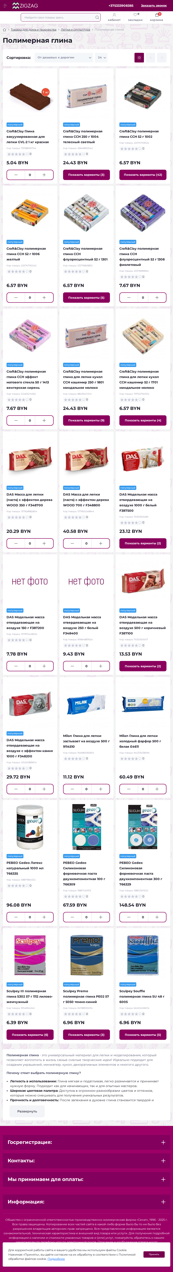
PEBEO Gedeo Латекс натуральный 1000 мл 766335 (25, 868)
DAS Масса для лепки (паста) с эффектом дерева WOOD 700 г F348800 (86, 499)
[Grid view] (139, 57)
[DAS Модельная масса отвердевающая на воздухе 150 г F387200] (30, 581)
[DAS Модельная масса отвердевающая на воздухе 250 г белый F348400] (86, 581)
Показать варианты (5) (86, 297)
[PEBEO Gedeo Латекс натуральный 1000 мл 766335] (30, 827)
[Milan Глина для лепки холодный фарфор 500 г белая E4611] (142, 704)
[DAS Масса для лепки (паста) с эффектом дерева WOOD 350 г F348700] (30, 458)
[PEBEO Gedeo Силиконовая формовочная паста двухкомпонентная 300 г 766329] (142, 827)
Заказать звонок (154, 5)
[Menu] (6, 5)
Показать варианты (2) (143, 543)
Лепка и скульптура (75, 29)
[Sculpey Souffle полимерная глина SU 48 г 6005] (142, 955)
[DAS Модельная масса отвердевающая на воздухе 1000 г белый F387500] (142, 458)
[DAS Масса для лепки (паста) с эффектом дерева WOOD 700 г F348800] (86, 458)
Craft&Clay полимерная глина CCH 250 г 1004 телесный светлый (82, 136)
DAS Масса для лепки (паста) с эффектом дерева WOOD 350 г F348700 (29, 499)
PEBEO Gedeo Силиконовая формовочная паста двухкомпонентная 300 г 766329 (140, 873)
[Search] (97, 17)
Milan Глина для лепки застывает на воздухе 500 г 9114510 (86, 741)
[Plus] (44, 175)
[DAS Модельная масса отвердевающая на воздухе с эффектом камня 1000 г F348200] (30, 704)
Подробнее (56, 1259)
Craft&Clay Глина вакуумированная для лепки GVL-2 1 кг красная (28, 136)
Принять (154, 1254)
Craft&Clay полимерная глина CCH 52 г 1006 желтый (26, 254)
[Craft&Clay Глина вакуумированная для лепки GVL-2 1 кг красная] (30, 95)
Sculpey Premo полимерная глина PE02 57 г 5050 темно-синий (86, 996)
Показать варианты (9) (86, 420)
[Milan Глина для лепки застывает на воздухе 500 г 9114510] (86, 704)
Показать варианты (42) (143, 174)
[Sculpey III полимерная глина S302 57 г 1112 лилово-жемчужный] (30, 955)
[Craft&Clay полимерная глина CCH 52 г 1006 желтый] (30, 212)
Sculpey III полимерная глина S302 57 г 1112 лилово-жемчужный (30, 996)
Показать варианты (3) (86, 174)
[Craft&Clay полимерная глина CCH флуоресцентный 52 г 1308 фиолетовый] (142, 212)
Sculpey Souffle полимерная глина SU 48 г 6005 (141, 996)
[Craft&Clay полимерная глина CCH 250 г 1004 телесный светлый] (86, 95)
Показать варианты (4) (143, 420)
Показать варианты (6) (30, 1034)
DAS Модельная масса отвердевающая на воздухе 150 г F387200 (25, 622)
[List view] (150, 57)
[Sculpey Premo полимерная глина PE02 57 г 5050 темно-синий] (86, 955)
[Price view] (161, 57)
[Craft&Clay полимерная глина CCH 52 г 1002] (142, 95)
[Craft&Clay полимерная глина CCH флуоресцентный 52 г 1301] (86, 212)
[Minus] (16, 175)
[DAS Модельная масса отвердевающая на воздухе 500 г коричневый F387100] (142, 581)
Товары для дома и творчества (33, 29)
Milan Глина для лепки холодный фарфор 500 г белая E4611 (140, 741)
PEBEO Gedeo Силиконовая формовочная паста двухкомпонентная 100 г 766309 (84, 873)
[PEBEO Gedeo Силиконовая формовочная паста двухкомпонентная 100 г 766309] (86, 827)
